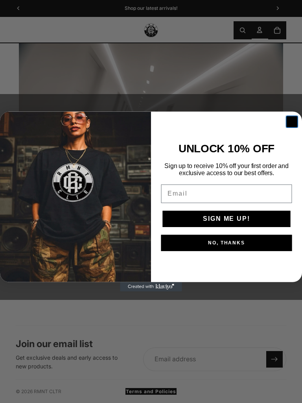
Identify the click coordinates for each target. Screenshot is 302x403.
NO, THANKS (226, 243)
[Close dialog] (292, 121)
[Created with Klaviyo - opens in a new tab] (151, 287)
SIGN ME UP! (226, 218)
